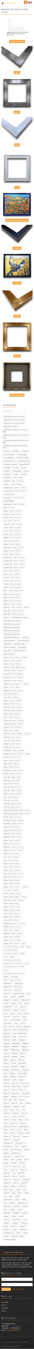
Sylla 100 (16, 1183)
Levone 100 (7, 1016)
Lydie (5, 1026)
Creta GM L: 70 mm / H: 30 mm (12, 737)
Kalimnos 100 (18, 986)
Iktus (22, 947)
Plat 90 (6, 1133)
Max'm (14, 1040)
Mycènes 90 (7, 1080)
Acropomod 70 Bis (9, 494)
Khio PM (13, 1003)
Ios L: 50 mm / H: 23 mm (11, 950)
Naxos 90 (6, 1093)
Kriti (16, 1006)
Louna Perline (7, 1023)
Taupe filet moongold (17, 395)
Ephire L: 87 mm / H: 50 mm (11, 863)
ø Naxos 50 (14, 1226)
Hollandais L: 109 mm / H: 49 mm (13, 933)
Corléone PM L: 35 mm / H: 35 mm (13, 724)
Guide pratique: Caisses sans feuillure (14, 420)
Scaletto (19, 1159)
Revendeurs (4, 1308)
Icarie (23, 943)
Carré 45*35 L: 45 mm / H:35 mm (13, 674)
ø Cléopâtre (16, 1213)
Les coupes (4, 1302)
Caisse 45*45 (25, 637)
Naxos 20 (26, 1086)
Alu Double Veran (24, 464)
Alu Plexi (26, 471)
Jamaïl (5, 957)
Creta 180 (27, 734)
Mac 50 (19, 1026)
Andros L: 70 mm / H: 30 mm (12, 544)
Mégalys (6, 1050)
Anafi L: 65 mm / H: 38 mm (11, 541)
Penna (27, 1120)
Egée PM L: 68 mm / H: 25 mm (12, 837)
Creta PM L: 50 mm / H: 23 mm (12, 740)
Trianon (14, 1193)
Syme (5, 1189)
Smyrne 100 (13, 1169)
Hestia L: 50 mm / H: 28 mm (11, 930)
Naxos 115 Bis (24, 1083)
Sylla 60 (6, 1186)
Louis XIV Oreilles (15, 1020)
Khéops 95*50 (25, 1000)
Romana (23, 1146)
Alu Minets (7, 471)
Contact (3, 1311)
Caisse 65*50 (22, 647)
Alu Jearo (16, 468)
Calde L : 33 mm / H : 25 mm (12, 657)
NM (15, 1100)
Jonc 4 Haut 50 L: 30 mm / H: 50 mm (14, 973)
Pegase (13, 1120)
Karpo (28, 993)
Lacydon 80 (7, 1010)
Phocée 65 (23, 1123)
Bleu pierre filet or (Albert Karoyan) (17, 220)
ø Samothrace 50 (8, 1233)
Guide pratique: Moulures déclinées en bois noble (15, 447)
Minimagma (25, 1070)
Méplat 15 (6, 1053)
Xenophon (25, 1206)
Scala (12, 1159)
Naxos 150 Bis (16, 1086)
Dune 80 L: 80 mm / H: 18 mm (12, 817)
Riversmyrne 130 (20, 1143)
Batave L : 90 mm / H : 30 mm (12, 601)
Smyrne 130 (23, 1169)
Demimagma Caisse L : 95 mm (12, 777)
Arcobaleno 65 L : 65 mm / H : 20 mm (14, 564)
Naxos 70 (22, 1090)
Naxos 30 (6, 1090)
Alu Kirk (23, 468)
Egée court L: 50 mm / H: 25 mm (13, 830)
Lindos (5, 1020)
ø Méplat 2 (15, 1223)
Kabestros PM (8, 986)
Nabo (14, 1080)
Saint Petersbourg (16, 1150)
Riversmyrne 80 (8, 1146)
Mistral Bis (13, 1076)
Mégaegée (25, 1043)
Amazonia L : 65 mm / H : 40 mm (13, 524)
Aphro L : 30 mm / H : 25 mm (12, 554)
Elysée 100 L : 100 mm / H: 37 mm (13, 847)
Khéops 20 (7, 1000)
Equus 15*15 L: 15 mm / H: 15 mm (13, 873)
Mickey (22, 1056)
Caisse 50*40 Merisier (10, 647)
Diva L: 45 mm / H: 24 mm (11, 800)
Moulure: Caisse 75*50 (17, 41)
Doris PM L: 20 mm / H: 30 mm (12, 807)
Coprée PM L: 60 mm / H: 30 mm (13, 710)
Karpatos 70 (7, 993)
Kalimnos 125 (7, 990)
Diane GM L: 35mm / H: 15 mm (12, 787)
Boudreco (6, 617)
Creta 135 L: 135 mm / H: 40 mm (13, 734)
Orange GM (7, 1106)
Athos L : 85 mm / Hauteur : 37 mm (13, 591)
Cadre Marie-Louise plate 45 (11, 637)
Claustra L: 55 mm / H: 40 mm (12, 704)
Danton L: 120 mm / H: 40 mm (12, 757)
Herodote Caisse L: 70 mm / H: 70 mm (14, 923)
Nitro (10, 1100)
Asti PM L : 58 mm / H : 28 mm (12, 587)
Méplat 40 (23, 1053)
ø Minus (6, 1226)
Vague (10, 1196)
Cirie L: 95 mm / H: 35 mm (11, 697)
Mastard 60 (7, 1040)
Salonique (6, 1153)
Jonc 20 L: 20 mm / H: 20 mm (12, 960)
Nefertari (6, 1096)
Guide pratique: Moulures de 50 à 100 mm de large (15, 441)
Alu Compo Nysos (9, 457)
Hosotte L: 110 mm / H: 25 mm (12, 940)
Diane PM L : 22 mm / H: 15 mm (13, 790)
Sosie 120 (6, 1176)
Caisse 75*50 (7, 651)
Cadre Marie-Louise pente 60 (11, 631)
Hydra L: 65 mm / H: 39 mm (11, 943)
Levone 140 (16, 1016)
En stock (4, 1305)
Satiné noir (17, 248)
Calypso (25, 657)
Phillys (5, 1123)
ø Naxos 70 (23, 1226)
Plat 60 (26, 1130)
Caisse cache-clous (9, 654)
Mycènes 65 (22, 1076)
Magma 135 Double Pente (20, 1030)
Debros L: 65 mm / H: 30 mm (12, 760)
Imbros (28, 947)
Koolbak (26, 1003)
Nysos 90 (14, 1103)
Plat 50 (19, 1130)
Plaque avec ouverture (10, 1126)
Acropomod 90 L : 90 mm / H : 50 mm (14, 504)
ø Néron (15, 1229)
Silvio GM (14, 1163)
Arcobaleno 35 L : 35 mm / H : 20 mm (14, 557)
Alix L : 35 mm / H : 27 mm (11, 521)
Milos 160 (21, 1060)
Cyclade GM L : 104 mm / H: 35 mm (14, 750)
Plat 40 (12, 1130)
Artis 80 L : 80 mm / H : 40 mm (12, 581)
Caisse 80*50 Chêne (19, 651)
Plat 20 (6, 1130)
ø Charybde (7, 1213)
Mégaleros (24, 1046)
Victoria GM (7, 1206)
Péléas (20, 1120)
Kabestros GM (18, 983)
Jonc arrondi (14, 977)
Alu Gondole (7, 468)
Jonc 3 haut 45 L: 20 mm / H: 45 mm (14, 967)
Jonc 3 (27, 963)
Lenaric (6, 1013)
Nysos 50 (21, 1100)
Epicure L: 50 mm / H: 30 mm (12, 867)
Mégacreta (7, 1043)
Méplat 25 (14, 1053)
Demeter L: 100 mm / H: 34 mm (12, 774)
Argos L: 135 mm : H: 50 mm (12, 574)
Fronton (24, 897)
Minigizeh (6, 1070)
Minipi (5, 1073)
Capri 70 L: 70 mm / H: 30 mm (12, 664)
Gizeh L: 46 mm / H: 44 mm (11, 903)
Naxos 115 (15, 1083)
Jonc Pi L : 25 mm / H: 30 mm (12, 980)
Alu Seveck (7, 474)
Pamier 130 (7, 1113)
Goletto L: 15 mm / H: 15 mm (12, 907)
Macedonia (27, 1026)
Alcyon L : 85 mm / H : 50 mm (12, 517)
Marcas (14, 1036)
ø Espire (6, 1216)
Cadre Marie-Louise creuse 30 (20, 617)
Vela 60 (17, 1199)
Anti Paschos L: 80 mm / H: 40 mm (13, 547)
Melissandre (25, 1050)
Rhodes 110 (7, 1136)
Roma (16, 1146)
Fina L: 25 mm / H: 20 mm (11, 890)
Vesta (5, 1203)
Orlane (11, 1110)
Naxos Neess (25, 1093)
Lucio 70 (23, 1023)
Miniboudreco (22, 1063)
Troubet (26, 1193)
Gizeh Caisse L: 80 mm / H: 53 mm (13, 900)
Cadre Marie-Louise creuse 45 (12, 620)
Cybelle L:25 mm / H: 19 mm (12, 747)
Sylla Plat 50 (21, 1186)
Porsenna (20, 1133)
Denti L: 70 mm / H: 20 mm (11, 784)
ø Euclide (13, 1216)
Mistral (5, 1076)
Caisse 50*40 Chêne (19, 644)
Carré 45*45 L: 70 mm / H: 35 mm (13, 677)
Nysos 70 (6, 1103)
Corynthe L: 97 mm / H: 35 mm (12, 727)
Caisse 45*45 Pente (23, 640)
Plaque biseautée (23, 1126)
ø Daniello (24, 1213)
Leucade (26, 1013)
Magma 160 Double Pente (20, 1033)
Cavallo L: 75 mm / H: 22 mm (12, 687)
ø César (20, 1209)
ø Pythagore (23, 1229)
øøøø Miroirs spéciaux (10, 1239)
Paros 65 (14, 1116)
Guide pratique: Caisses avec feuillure (14, 416)
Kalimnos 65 (17, 990)
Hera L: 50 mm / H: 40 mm (11, 920)
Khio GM (6, 1003)
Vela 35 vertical (8, 1199)
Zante (5, 1209)
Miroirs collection (22, 1073)
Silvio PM (22, 1163)
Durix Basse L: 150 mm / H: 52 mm (13, 820)
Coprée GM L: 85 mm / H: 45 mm (13, 707)
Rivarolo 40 (25, 1136)
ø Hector (21, 1216)
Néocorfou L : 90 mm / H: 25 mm (20, 1096)
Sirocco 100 (7, 1166)
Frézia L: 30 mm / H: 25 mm (11, 897)
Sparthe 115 (7, 1179)
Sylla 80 (13, 1186)
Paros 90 (21, 1116)
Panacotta (15, 1113)
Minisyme (12, 1073)
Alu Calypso (15, 451)
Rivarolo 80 (16, 1140)
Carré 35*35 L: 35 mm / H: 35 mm (13, 670)
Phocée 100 (13, 1123)
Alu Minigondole (16, 471)
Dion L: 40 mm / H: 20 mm (11, 797)
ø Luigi (25, 1219)
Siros (23, 1166)
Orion (5, 1110)
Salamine (26, 1150)
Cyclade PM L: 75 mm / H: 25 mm (13, 754)
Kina (20, 1003)
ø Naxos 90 (7, 1229)
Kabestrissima (8, 983)
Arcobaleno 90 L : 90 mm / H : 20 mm (14, 567)
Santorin (6, 1159)
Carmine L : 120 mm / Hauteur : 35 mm (14, 667)
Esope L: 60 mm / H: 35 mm (11, 880)
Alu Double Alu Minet (22, 457)
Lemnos (23, 1010)
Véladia (24, 1199)
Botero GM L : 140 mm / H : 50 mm (13, 611)
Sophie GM (21, 1173)
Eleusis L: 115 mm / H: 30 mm (12, 843)
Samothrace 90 (19, 1156)
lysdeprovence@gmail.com (13, 1330)
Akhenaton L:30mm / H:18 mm (12, 514)
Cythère (27, 754)
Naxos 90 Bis (15, 1093)
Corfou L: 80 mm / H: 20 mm (11, 717)
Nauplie (21, 1080)
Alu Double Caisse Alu (24, 461)
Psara (27, 1133)
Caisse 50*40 (7, 644)
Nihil (5, 1100)
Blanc (17, 145)
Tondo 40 (6, 1193)
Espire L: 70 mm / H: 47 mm (11, 883)
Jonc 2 (12, 957)
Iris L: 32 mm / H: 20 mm (11, 953)
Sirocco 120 (16, 1166)
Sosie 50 (14, 1176)
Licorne (24, 1016)
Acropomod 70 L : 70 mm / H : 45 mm (14, 497)
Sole (14, 1173)
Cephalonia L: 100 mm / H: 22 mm (13, 690)
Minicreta (6, 1066)
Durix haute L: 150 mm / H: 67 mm (13, 823)
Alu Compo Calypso (9, 454)
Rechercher (6, 1289)
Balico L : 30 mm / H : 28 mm (12, 597)
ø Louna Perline (16, 1219)
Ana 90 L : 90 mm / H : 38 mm (12, 534)
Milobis (6, 1060)
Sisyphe (17, 316)
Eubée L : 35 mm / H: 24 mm (12, 887)
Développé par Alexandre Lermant (11, 1346)
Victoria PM (16, 1206)
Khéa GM (13, 996)
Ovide (23, 1110)
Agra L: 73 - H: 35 (9, 507)
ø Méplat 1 (7, 1223)
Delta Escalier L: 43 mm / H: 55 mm (14, 770)
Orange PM (16, 1106)
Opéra (21, 1103)
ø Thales (25, 1233)
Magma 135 (7, 1030)
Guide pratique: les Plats (10, 426)
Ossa (17, 1110)
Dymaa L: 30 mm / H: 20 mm (12, 827)
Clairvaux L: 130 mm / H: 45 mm (13, 700)
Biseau (26, 607)
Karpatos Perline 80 (18, 993)
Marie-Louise (22, 1036)
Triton (19, 1193)
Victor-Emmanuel (22, 1203)
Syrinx (11, 1189)
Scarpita (6, 1163)
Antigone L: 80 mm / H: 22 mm (12, 551)
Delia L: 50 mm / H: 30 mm (11, 764)
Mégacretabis (16, 1043)
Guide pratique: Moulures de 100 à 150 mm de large (16, 436)
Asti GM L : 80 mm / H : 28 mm (12, 584)
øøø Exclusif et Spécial (17, 1236)
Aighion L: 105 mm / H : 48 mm (12, 511)
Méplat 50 (6, 1056)
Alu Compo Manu (22, 454)
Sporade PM (7, 1183)
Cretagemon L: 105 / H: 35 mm (12, 744)
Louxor (16, 1023)
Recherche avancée (17, 1289)
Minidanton (15, 1066)
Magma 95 (7, 1036)
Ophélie (28, 1103)
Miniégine (23, 1066)
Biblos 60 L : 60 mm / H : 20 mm (13, 607)
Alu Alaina (6, 451)
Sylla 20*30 (24, 1183)
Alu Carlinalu (25, 451)
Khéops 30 (15, 1000)
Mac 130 (11, 1026)
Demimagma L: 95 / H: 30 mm (12, 780)
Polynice (12, 1133)
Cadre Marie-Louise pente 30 (11, 627)
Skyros (6, 1169)
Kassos (6, 996)
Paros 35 (6, 1116)
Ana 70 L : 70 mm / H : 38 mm (12, 531)
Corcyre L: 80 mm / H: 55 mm (12, 714)
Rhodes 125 (16, 1136)
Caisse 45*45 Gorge (9, 640)
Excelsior (25, 887)
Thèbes (18, 1189)
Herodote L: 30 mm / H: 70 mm (12, 927)
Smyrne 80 (7, 1173)
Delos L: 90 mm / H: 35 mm (11, 767)
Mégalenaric (15, 1046)
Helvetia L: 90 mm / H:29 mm (12, 917)
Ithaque (22, 953)
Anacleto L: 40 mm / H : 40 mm (12, 537)
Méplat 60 (14, 1056)
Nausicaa (6, 1083)
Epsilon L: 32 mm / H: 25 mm (12, 870)
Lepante (13, 1013)
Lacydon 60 (23, 1006)
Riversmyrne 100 (8, 1143)
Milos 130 (13, 1060)
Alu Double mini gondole (10, 464)
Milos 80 (13, 1063)
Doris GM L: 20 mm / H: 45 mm (12, 803)
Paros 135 (24, 1113)
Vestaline (12, 1203)
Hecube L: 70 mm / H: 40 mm (12, 910)
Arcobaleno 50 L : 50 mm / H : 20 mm (14, 561)
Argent (17, 73)
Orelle (23, 1106)
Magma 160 (7, 1033)
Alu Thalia (15, 474)
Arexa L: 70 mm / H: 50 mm (11, 571)
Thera (24, 1189)
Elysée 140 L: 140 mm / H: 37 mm (13, 850)
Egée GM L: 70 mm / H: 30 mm (12, 833)
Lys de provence (10, 3)
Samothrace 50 (16, 1153)
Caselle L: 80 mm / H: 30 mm (12, 684)
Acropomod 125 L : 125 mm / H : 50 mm (15, 487)
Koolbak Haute (8, 1006)
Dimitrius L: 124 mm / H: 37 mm (12, 794)
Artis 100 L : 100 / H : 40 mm (12, 577)
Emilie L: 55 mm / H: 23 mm (11, 853)
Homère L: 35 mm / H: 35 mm (12, 937)
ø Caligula (12, 1209)
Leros (19, 1013)
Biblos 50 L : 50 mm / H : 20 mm (13, 604)
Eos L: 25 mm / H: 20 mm (11, 860)
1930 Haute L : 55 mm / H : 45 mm (13, 481)
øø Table (6, 1236)
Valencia (17, 1196)
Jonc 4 (5, 970)
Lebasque (15, 1010)
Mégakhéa (6, 1046)
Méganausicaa (15, 1050)
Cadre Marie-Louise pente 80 (11, 634)
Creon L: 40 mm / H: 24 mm (11, 730)
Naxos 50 (14, 1090)
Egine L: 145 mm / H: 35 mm (12, 840)
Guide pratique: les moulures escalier (14, 423)
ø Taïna (18, 1233)
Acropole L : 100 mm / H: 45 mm (13, 484)
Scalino (26, 1159)
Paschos (6, 1120)
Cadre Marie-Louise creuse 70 (12, 624)
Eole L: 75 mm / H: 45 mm (11, 857)
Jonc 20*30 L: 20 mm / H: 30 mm (13, 963)
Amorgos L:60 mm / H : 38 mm (12, 527)
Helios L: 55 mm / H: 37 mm (11, 913)
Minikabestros (15, 1070)
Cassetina (25, 684)
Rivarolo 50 (7, 1140)
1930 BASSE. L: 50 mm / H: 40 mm (14, 477)
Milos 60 (6, 1063)
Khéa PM (21, 996)
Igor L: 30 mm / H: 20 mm (11, 947)
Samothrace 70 (8, 1156)
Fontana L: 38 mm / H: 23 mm (12, 893)
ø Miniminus (24, 1223)
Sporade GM (25, 1179)
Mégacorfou (22, 1040)
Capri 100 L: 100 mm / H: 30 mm (13, 660)
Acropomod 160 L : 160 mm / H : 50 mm (15, 491)
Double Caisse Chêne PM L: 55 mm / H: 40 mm (17, 814)
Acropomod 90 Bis (9, 501)
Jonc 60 (6, 977)
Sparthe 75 (16, 1179)
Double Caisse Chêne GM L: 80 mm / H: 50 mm (17, 810)
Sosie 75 (22, 1176)
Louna (24, 1020)
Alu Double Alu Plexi (9, 461)
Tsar (5, 1196)
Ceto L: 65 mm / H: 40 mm (11, 694)
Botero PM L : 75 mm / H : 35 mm (13, 614)
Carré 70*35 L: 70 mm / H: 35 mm (13, 680)
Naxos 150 (7, 1086)
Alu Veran (24, 474)
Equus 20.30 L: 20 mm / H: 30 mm (13, 877)
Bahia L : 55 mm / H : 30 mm (12, 594)
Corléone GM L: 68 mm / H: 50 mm (13, 720)
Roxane (6, 1150)
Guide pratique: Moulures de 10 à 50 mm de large (15, 431)
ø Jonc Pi (6, 1219)
